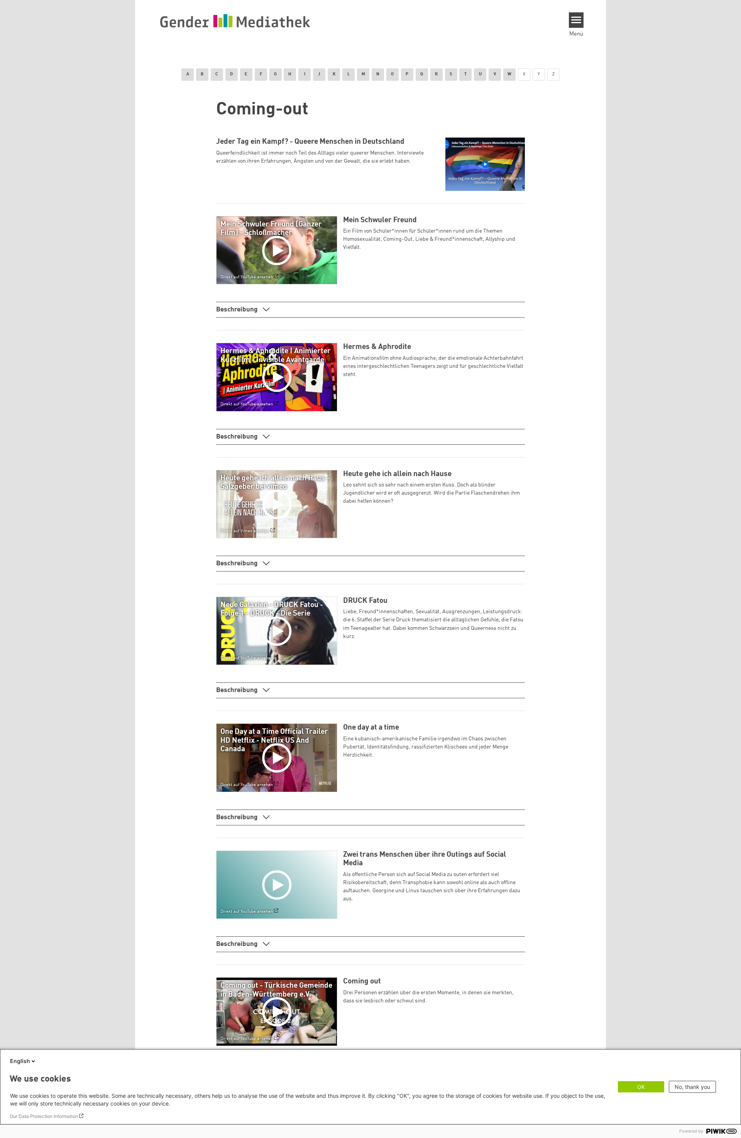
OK (641, 1087)
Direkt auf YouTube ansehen (246, 277)
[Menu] (576, 20)
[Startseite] (235, 20)
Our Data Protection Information (44, 1116)
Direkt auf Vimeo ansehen (244, 531)
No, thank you (692, 1087)
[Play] (278, 250)
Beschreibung (237, 309)
